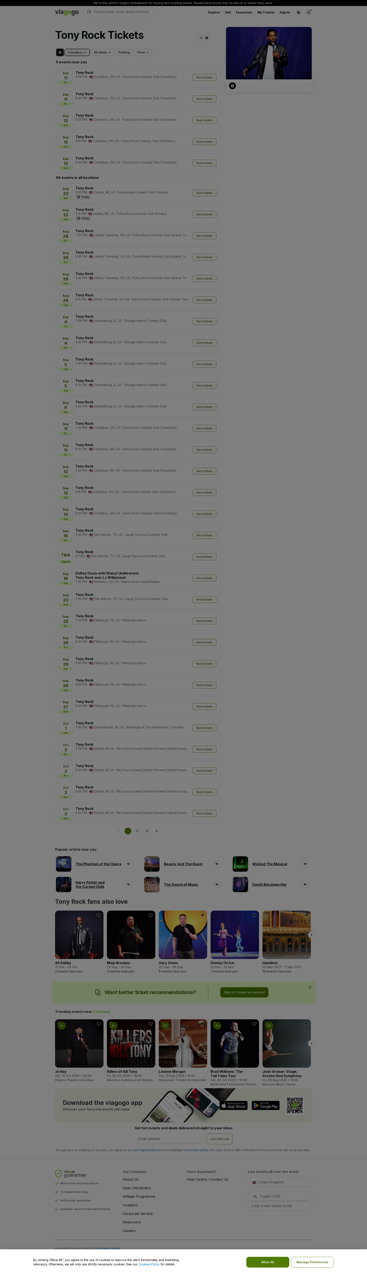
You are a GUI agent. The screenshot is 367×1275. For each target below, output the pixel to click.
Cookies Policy (149, 1264)
